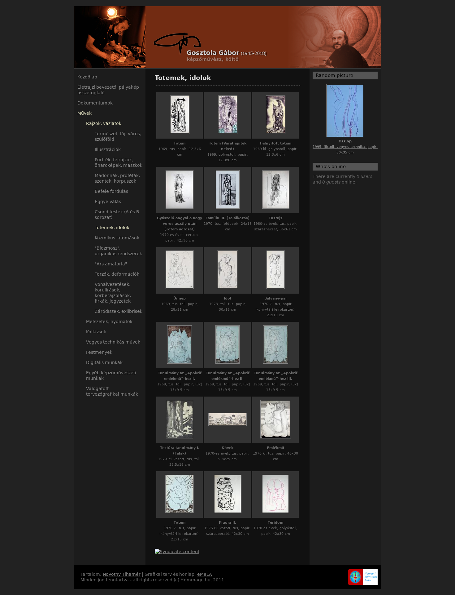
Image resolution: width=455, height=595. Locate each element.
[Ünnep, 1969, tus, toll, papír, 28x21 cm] (180, 287)
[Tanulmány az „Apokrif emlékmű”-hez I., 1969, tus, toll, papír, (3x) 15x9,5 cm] (179, 362)
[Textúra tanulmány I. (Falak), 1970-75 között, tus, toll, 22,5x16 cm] (179, 436)
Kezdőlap (87, 76)
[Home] (227, 37)
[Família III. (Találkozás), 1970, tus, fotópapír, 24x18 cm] (228, 207)
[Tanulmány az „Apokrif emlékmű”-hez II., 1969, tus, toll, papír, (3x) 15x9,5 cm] (227, 362)
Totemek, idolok (112, 227)
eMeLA (204, 574)
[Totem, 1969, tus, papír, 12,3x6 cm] (179, 132)
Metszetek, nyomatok (109, 321)
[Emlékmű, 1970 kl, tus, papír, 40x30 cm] (275, 436)
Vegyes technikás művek (113, 342)
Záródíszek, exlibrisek (118, 311)
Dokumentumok (95, 102)
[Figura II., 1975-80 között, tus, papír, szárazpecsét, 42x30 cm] (227, 511)
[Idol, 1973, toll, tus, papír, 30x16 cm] (227, 287)
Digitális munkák (104, 362)
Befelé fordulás (111, 191)
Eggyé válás (108, 201)
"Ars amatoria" (111, 263)
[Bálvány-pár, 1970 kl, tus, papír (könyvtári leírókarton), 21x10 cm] (275, 287)
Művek (84, 113)
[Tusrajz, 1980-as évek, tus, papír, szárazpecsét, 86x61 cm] (275, 207)
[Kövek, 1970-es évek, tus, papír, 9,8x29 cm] (227, 424)
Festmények (99, 352)
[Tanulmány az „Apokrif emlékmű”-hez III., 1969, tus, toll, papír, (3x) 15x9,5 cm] (275, 362)
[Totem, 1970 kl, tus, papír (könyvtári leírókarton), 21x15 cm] (179, 511)
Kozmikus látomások (117, 237)
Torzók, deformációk (117, 274)
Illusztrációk (108, 149)
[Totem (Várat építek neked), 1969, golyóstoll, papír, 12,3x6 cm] (227, 132)
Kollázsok (96, 331)
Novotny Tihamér (122, 574)
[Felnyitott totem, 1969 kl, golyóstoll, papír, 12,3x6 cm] (275, 132)
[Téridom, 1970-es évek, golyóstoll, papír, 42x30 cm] (275, 511)
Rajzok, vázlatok (103, 123)
